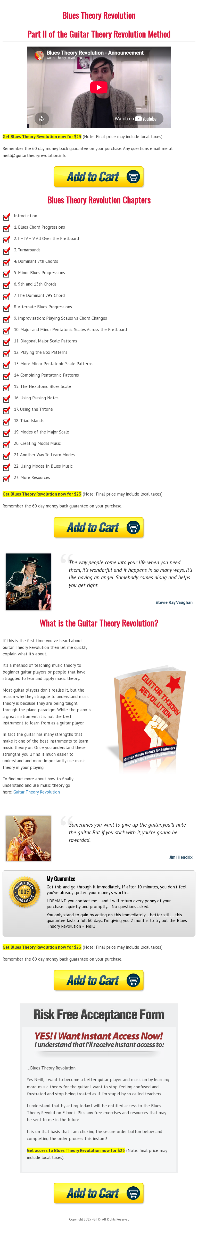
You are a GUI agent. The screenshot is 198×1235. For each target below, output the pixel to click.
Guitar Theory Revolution (36, 792)
